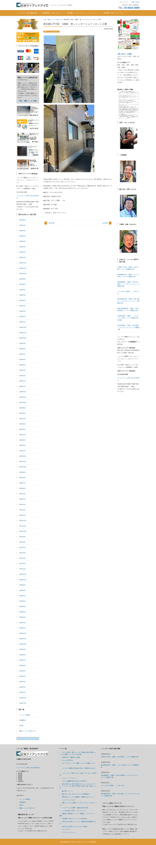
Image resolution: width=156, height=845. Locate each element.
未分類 (21, 725)
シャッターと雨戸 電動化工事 (28, 13)
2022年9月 (22, 472)
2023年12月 (22, 392)
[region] (128, 104)
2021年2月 (22, 569)
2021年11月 (22, 526)
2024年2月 (22, 381)
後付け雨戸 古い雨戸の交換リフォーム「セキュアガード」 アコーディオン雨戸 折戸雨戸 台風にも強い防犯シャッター (77, 786)
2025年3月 (22, 311)
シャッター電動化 (24, 715)
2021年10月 (22, 531)
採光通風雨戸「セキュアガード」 (52, 13)
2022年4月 (22, 499)
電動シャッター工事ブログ (55, 19)
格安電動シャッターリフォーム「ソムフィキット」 (83, 13)
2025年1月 (22, 322)
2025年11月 (22, 268)
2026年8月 (22, 220)
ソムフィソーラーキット (69, 778)
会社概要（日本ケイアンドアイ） (114, 13)
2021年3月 (22, 563)
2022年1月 (22, 515)
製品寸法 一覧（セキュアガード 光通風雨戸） (76, 794)
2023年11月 (22, 397)
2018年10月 (22, 703)
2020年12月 (22, 574)
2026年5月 (22, 236)
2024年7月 (22, 354)
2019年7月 (22, 660)
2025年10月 (22, 273)
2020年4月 (22, 612)
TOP (44, 19)
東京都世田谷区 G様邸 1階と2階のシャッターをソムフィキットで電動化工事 (128, 301)
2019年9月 (22, 649)
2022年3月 (22, 504)
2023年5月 (22, 429)
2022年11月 (22, 461)
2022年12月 (22, 456)
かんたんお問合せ (67, 760)
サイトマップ (66, 829)
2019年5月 (22, 671)
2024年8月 (22, 349)
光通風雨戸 (22, 720)
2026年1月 (22, 257)
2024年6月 (22, 359)
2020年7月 (22, 596)
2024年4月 (22, 370)
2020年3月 (22, 617)
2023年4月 (22, 434)
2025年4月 (22, 306)
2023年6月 (22, 424)
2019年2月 (22, 687)
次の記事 (105, 223)
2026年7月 (22, 225)
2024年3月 (22, 375)
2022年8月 (22, 477)
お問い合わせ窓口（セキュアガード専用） (75, 826)
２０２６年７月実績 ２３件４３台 (112, 785)
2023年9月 (22, 408)
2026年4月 (22, 241)
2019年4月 (22, 676)
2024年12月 (22, 327)
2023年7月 (22, 418)
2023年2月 (22, 445)
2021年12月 (22, 520)
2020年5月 (22, 606)
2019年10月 (22, 644)
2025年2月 (22, 316)
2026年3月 (22, 247)
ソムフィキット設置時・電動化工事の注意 (75, 808)
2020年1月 (22, 628)
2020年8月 (22, 590)
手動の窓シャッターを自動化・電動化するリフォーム (78, 797)
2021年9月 (22, 537)
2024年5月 (22, 365)
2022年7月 (22, 483)
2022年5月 (22, 494)
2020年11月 (22, 579)
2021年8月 (22, 542)
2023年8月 (22, 413)
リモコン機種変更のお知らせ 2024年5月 (74, 781)
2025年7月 (22, 290)
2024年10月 (22, 338)
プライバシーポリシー (69, 832)
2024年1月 (22, 386)
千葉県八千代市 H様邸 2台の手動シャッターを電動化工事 (119, 757)
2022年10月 (22, 467)
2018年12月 (22, 698)
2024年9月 (22, 343)
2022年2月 (22, 510)
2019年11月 (22, 638)
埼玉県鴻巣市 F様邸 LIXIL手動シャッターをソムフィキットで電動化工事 (128, 327)
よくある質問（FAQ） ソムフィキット (74, 811)
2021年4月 (22, 558)
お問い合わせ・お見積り (125, 54)
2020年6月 (22, 601)
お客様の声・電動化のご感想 (71, 757)
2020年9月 (22, 585)
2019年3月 (22, 681)
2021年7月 (22, 547)
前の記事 (51, 223)
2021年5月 (22, 553)
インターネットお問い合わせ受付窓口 (28, 767)
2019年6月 (22, 665)
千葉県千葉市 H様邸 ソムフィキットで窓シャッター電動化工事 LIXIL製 (128, 318)
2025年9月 (22, 279)
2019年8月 (22, 655)
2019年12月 (22, 633)
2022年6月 (22, 488)
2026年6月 (22, 230)
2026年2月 (22, 252)
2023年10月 (22, 402)
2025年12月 (22, 263)
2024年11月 (22, 333)
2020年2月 (22, 622)
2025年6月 (22, 295)
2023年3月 (22, 440)
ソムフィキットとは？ (69, 800)
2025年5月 (22, 300)
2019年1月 (22, 692)
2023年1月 (22, 451)
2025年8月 (22, 284)
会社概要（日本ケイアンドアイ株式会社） (75, 818)
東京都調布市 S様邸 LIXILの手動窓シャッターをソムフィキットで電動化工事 (128, 284)
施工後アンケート (67, 791)
